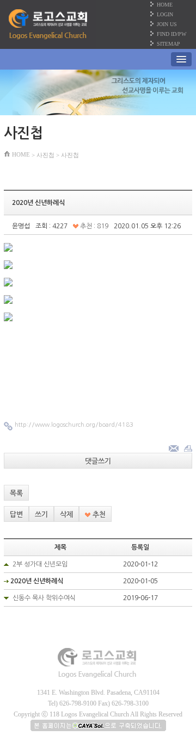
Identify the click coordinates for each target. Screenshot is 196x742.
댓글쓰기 (98, 461)
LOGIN (165, 14)
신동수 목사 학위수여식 (44, 598)
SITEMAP (168, 44)
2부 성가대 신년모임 (40, 564)
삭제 (66, 514)
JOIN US (167, 24)
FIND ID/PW (171, 34)
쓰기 (41, 514)
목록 (16, 493)
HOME (165, 5)
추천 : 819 (93, 226)
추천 (98, 514)
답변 (16, 514)
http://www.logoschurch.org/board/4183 (74, 425)
